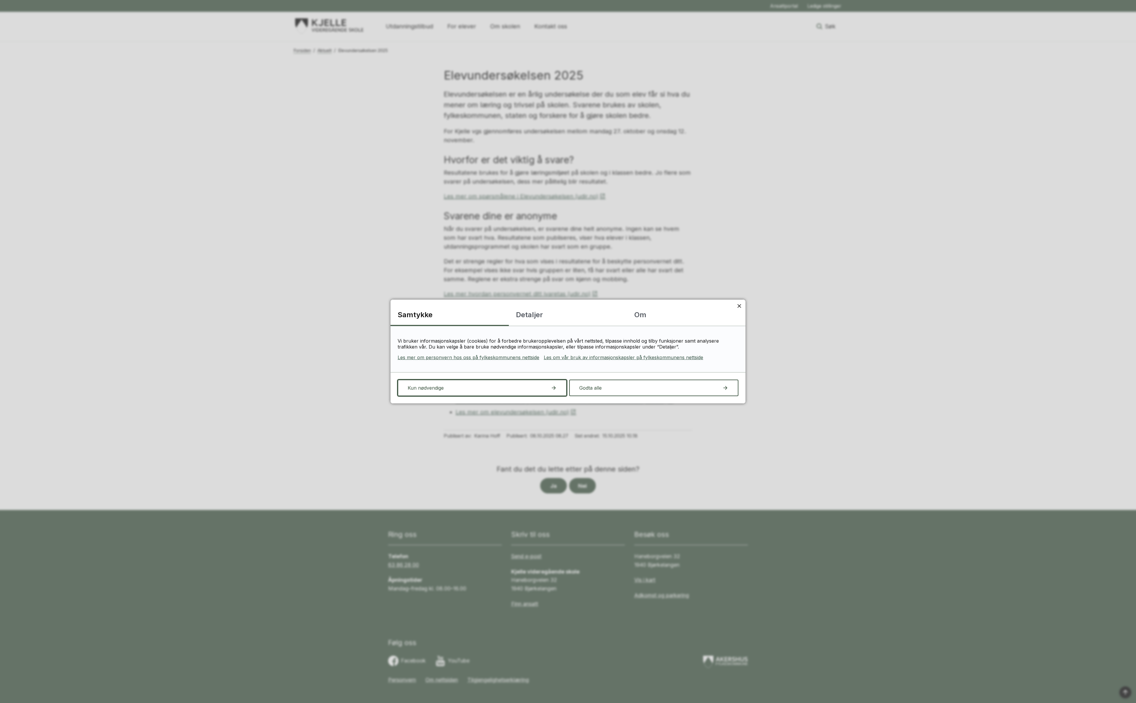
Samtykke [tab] (415, 314)
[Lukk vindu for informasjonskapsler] (739, 306)
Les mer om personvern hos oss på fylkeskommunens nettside (468, 357)
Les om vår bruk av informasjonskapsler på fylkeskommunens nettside (623, 357)
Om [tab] (640, 314)
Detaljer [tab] (529, 314)
